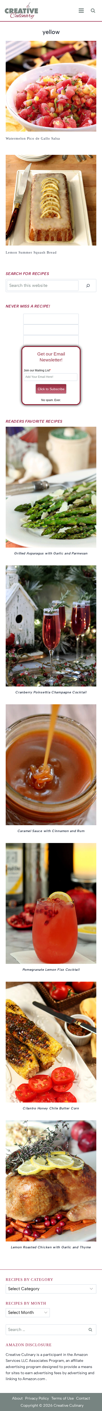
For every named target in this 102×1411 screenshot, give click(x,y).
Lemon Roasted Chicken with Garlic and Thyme (51, 1247)
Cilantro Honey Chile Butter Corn (51, 1108)
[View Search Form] (92, 10)
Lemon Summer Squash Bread (31, 252)
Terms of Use (62, 1398)
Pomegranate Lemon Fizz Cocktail (51, 970)
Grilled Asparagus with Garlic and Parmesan (51, 553)
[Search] (88, 285)
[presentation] (51, 86)
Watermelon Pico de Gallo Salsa (33, 138)
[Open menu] (81, 10)
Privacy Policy (37, 1398)
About (17, 1398)
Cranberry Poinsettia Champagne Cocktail (50, 692)
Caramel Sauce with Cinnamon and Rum (51, 831)
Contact (83, 1398)
